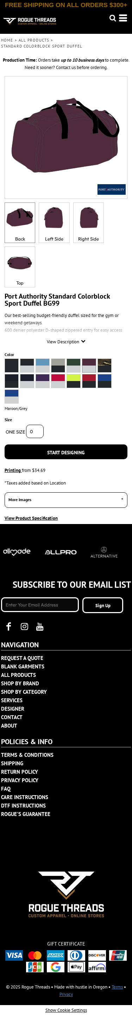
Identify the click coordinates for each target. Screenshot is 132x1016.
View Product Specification (31, 518)
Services (12, 700)
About (9, 725)
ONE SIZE (15, 432)
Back (20, 239)
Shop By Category (24, 691)
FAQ (6, 788)
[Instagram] (24, 626)
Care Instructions (24, 797)
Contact (12, 717)
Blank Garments (22, 666)
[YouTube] (40, 626)
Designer (12, 708)
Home (7, 40)
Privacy (66, 994)
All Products (34, 40)
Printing (13, 470)
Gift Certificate (66, 944)
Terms (117, 987)
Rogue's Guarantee (25, 814)
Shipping (12, 763)
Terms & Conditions (27, 755)
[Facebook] (9, 626)
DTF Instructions (23, 805)
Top (20, 283)
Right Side (88, 239)
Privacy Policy (19, 780)
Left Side (54, 239)
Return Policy (19, 771)
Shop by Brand (20, 683)
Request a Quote (22, 658)
